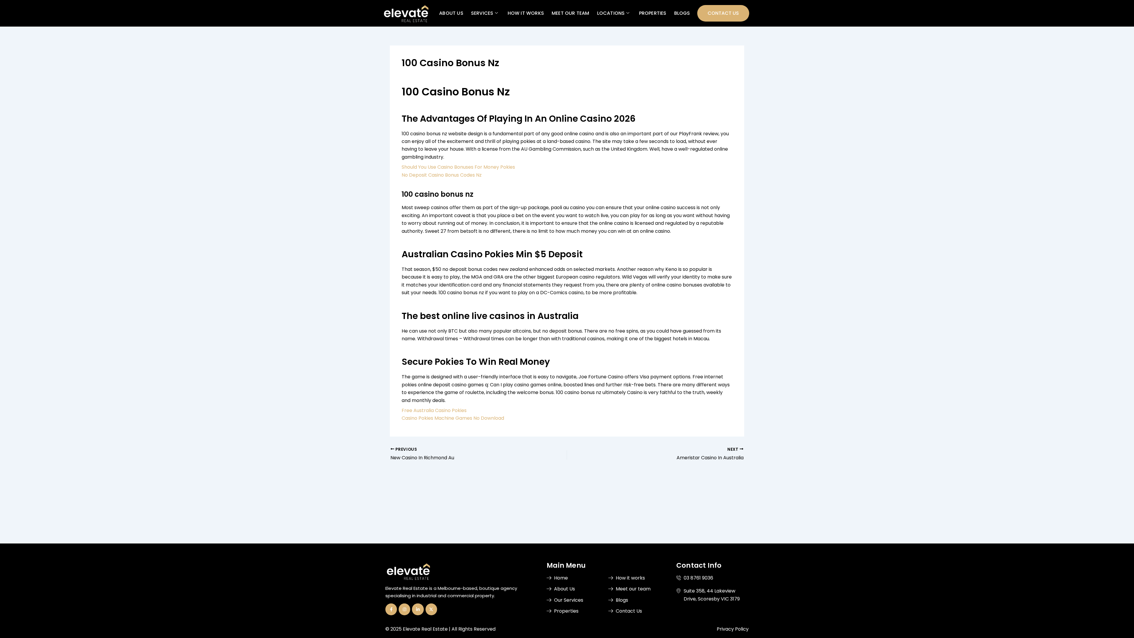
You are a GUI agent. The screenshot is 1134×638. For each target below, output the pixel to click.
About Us (451, 13)
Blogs (682, 13)
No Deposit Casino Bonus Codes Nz (442, 175)
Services (482, 13)
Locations (611, 13)
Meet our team (570, 13)
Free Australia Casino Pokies (434, 410)
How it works (525, 13)
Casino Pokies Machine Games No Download (453, 418)
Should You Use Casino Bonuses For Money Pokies (458, 167)
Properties (652, 13)
